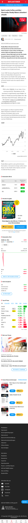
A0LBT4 (2, 241)
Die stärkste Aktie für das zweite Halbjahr (12, 361)
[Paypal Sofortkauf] (19, 390)
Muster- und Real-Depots (7, 465)
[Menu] (26, 2)
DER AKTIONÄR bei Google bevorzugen (10, 43)
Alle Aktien (4, 453)
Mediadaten (4, 427)
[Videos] (2, 521)
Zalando (3, 309)
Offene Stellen (5, 445)
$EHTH (12, 89)
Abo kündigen (4, 447)
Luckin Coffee (4, 35)
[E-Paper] (11, 521)
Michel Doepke (17, 39)
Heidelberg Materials (5, 315)
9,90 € (12, 402)
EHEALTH (4, 184)
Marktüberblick (5, 463)
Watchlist (5, 244)
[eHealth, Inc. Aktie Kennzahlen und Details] (14, 260)
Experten (3, 460)
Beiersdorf (3, 318)
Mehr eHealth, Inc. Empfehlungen (19, 369)
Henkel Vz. (3, 322)
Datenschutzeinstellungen (8, 440)
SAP (2, 320)
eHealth (20, 35)
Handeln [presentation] (24, 501)
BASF (2, 324)
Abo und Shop (4, 470)
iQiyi (9, 35)
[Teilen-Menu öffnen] (21, 521)
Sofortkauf (10, 226)
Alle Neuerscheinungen (22, 379)
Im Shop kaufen (21, 227)
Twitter (7, 495)
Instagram (7, 489)
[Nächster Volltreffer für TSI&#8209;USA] (14, 344)
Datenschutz (4, 435)
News (14, 308)
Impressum (4, 430)
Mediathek (4, 455)
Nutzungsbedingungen (7, 432)
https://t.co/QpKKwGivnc (17, 100)
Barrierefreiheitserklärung (8, 437)
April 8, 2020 (16, 103)
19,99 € (12, 414)
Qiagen (2, 313)
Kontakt (7, 483)
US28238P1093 (10, 241)
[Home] (16, 521)
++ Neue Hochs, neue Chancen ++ (14, 5)
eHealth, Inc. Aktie (5, 240)
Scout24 (3, 306)
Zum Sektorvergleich (6, 293)
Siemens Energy (5, 311)
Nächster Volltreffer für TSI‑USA (9, 356)
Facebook (7, 492)
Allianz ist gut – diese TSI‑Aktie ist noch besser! (13, 365)
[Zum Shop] (7, 521)
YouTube (7, 486)
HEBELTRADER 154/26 (15, 394)
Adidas (2, 327)
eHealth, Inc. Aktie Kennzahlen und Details (10, 276)
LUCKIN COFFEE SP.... (6, 188)
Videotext (3, 442)
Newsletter (4, 458)
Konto (14, 231)
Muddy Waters (14, 35)
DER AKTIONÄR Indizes (7, 468)
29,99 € (12, 390)
